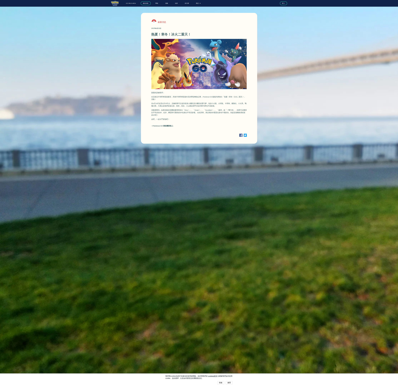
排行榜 (187, 3)
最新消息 (145, 3)
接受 (229, 383)
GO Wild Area (131, 3)
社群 (176, 3)
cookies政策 (212, 376)
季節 (156, 3)
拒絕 (220, 383)
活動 (166, 3)
